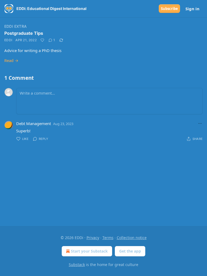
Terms (107, 237)
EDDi (8, 40)
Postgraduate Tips (23, 33)
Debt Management (33, 123)
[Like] (42, 40)
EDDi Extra (15, 26)
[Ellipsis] (200, 123)
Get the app (130, 251)
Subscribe (169, 8)
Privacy (93, 237)
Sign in (192, 8)
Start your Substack (89, 251)
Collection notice (132, 237)
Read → (11, 60)
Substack (77, 264)
